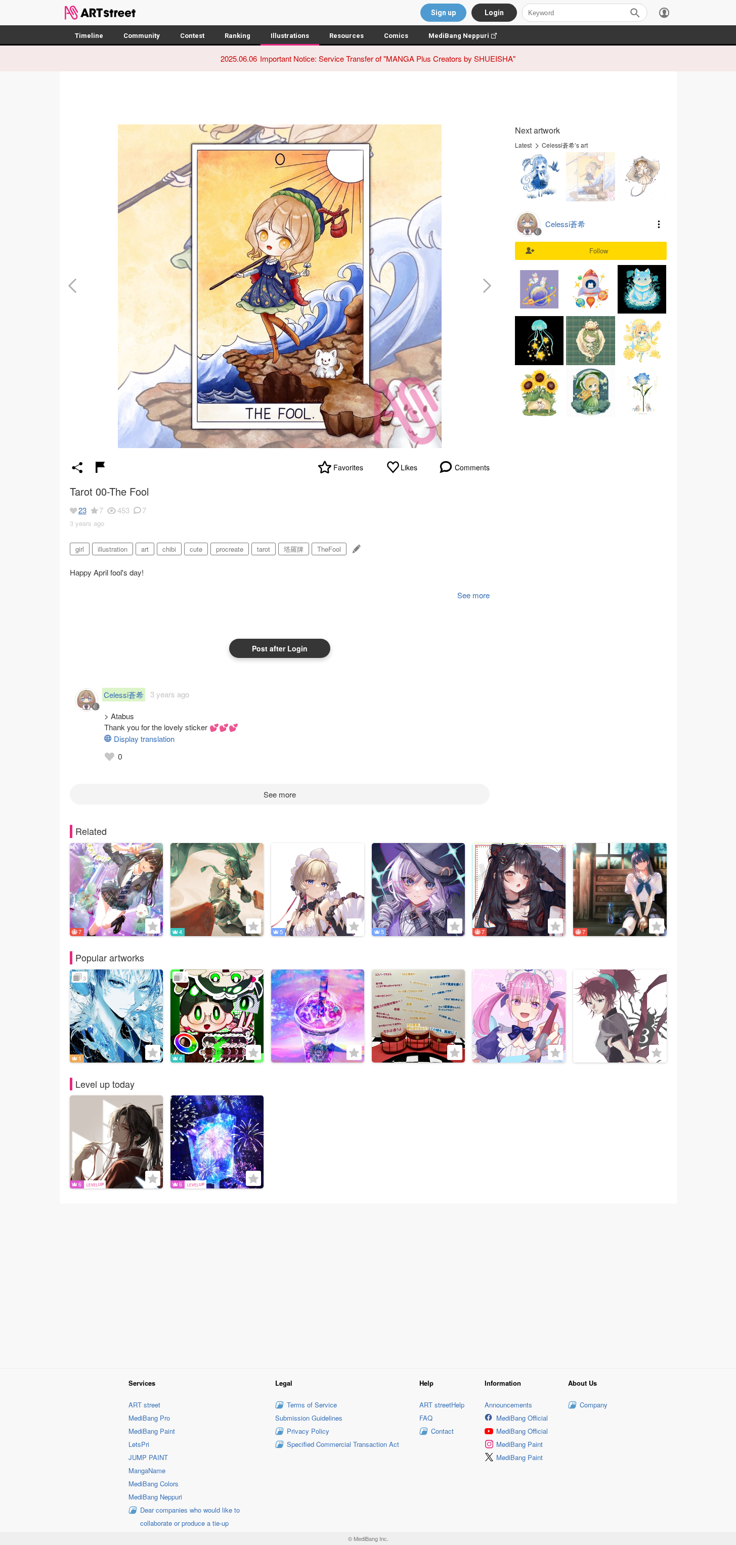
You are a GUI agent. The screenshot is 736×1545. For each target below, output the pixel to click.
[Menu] (664, 12)
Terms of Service (312, 1404)
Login (494, 13)
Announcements (508, 1404)
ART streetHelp (441, 1404)
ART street (144, 1404)
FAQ (425, 1418)
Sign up (443, 13)
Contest (192, 35)
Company (594, 1404)
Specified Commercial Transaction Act (343, 1444)
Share (77, 467)
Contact (442, 1431)
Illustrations (290, 35)
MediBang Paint (151, 1431)
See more (280, 794)
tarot (263, 549)
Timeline (89, 35)
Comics (396, 35)
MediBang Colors (153, 1483)
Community (141, 35)
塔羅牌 (294, 549)
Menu (659, 224)
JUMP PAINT (148, 1457)
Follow (598, 250)
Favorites (348, 467)
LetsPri (138, 1444)
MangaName (146, 1470)
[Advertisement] (368, 1284)
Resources (346, 35)
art (145, 549)
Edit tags (355, 549)
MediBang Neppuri (467, 35)
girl (79, 549)
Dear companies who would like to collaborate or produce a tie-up (190, 1516)
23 (82, 510)
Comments (472, 467)
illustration (112, 549)
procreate (229, 549)
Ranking (237, 35)
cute (196, 549)
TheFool (329, 549)
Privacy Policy (308, 1431)
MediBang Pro (149, 1418)
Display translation (144, 738)
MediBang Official (522, 1418)
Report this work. (100, 467)
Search (634, 12)
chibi (169, 549)
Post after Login (280, 648)
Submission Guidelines (308, 1418)
